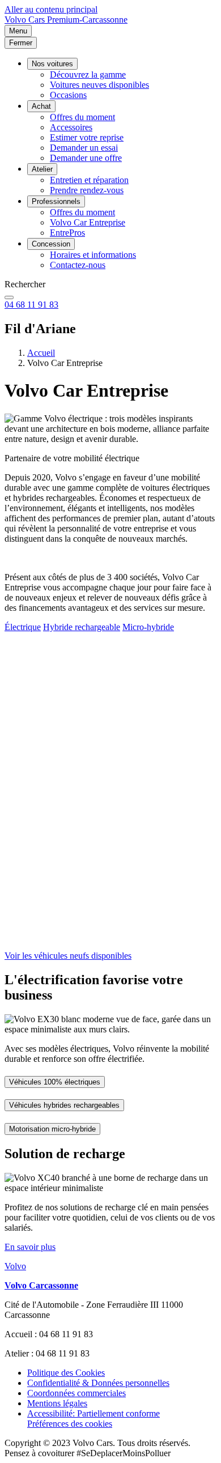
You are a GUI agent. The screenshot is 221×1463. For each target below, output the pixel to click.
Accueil (41, 353)
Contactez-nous (77, 265)
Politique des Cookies (66, 1372)
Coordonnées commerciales (76, 1393)
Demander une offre (86, 158)
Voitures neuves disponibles (99, 85)
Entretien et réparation (89, 180)
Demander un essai (84, 147)
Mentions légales (57, 1403)
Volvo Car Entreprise (87, 222)
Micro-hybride (148, 627)
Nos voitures (52, 63)
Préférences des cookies (69, 1423)
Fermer (20, 43)
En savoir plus (30, 1247)
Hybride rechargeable (81, 627)
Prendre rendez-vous (87, 190)
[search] (9, 297)
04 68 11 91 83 (31, 304)
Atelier (42, 169)
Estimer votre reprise (87, 137)
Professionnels (56, 201)
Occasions (68, 95)
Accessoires (71, 127)
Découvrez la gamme (88, 74)
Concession (51, 244)
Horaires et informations (93, 255)
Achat (41, 106)
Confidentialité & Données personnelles (98, 1383)
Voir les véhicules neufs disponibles (68, 955)
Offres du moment (82, 117)
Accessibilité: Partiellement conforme (93, 1413)
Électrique (23, 627)
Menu (18, 31)
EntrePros (67, 232)
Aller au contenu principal (51, 9)
